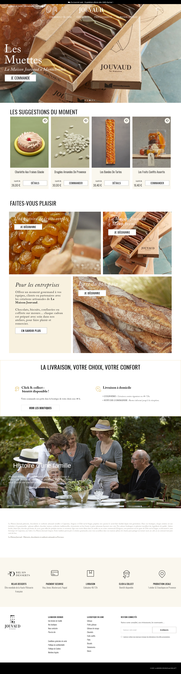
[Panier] (168, 9)
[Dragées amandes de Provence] (70, 142)
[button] (151, 9)
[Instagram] (136, 648)
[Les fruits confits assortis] (151, 142)
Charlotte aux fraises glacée (29, 172)
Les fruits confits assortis (151, 172)
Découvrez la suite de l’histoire (42, 487)
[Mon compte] (163, 9)
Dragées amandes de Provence (70, 172)
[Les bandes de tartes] (111, 142)
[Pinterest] (130, 648)
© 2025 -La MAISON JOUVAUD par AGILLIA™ (163, 668)
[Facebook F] (123, 648)
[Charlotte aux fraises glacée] (29, 142)
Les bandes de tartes (111, 172)
